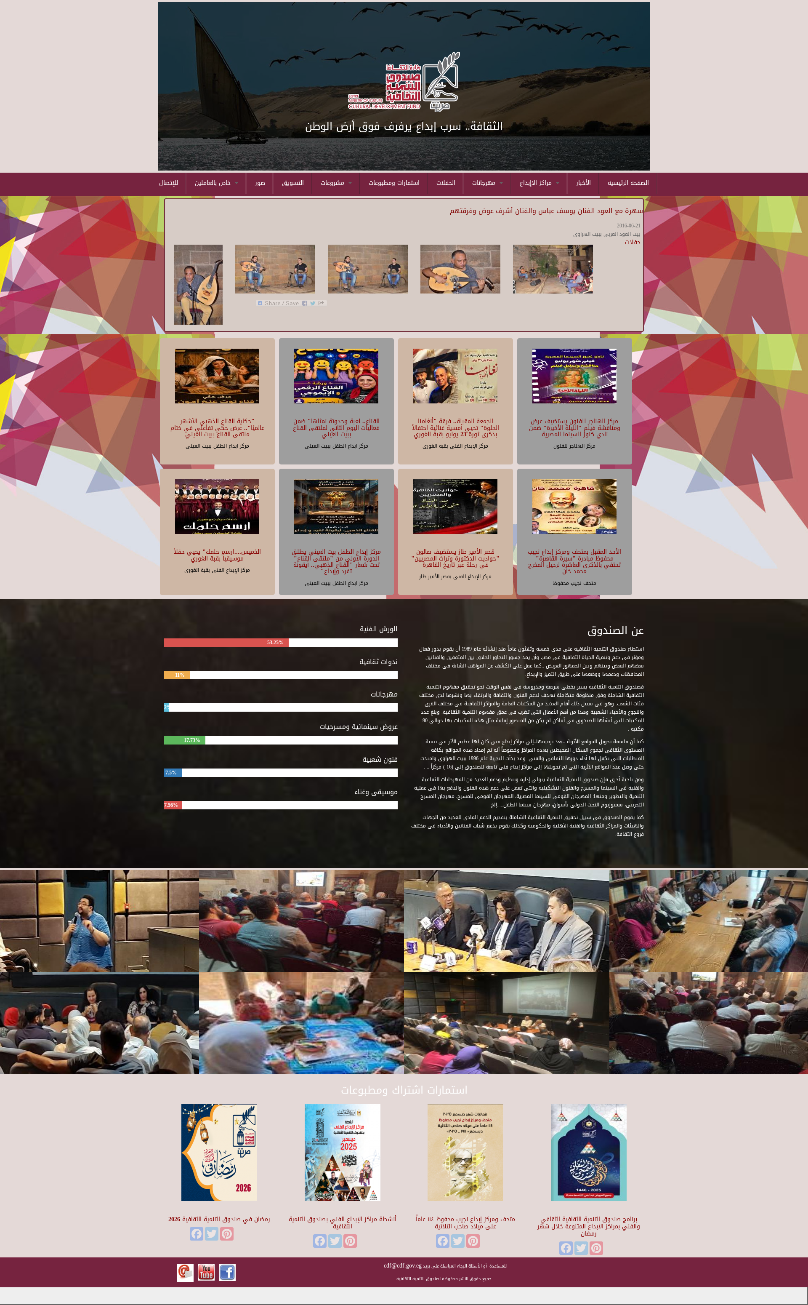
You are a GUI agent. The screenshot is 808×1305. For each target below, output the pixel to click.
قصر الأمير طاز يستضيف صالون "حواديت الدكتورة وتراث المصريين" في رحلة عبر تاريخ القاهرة (455, 558)
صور (260, 183)
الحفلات (445, 183)
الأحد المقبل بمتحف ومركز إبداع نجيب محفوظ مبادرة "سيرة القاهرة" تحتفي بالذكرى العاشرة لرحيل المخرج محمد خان (574, 561)
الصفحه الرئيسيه (628, 183)
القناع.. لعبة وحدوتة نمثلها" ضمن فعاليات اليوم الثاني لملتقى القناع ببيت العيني (336, 428)
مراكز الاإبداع (537, 183)
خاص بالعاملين (214, 183)
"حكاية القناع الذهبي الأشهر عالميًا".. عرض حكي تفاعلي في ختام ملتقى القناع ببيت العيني (217, 428)
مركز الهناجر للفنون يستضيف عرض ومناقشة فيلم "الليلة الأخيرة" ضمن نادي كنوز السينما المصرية (574, 428)
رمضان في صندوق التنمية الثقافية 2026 (219, 1219)
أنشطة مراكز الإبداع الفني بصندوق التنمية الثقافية (342, 1223)
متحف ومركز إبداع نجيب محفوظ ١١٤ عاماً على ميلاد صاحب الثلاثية (465, 1223)
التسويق (293, 183)
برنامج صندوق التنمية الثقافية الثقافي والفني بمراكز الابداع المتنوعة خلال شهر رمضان (588, 1226)
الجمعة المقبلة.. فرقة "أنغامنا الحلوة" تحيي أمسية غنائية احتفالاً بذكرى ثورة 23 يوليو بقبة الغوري (455, 428)
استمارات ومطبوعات (394, 183)
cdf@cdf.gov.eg (403, 1265)
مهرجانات (484, 183)
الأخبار (583, 183)
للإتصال (168, 183)
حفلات (633, 242)
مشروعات (333, 183)
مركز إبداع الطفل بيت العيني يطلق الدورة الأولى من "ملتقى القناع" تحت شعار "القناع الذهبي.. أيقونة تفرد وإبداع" (336, 561)
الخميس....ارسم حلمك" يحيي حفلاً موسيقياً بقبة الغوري (217, 555)
